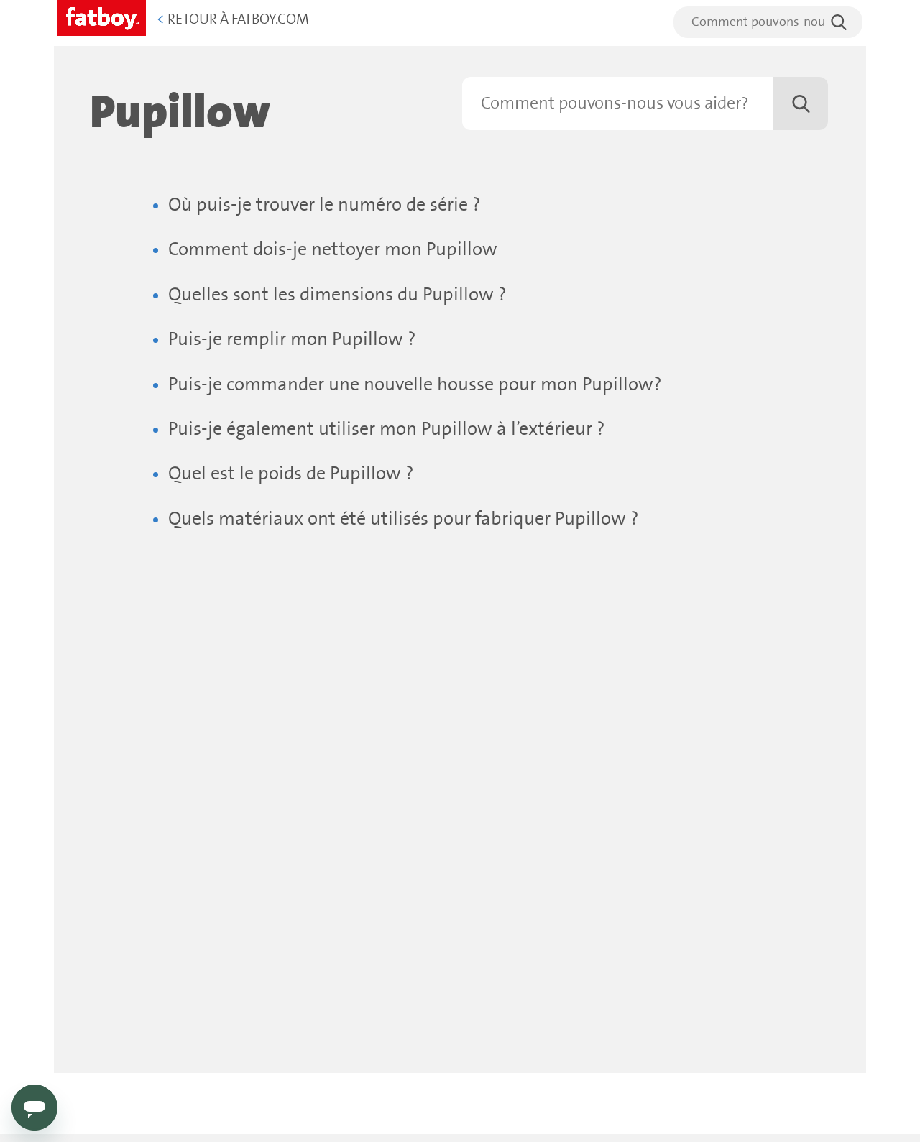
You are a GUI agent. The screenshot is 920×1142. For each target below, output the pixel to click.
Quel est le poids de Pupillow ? (291, 474)
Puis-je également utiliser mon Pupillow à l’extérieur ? (386, 429)
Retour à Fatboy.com (233, 19)
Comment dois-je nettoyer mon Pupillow (332, 249)
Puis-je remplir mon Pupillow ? (292, 339)
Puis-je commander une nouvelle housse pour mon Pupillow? (415, 384)
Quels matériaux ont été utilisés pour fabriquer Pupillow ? (403, 519)
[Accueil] (102, 15)
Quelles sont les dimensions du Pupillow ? (337, 295)
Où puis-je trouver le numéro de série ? (324, 205)
